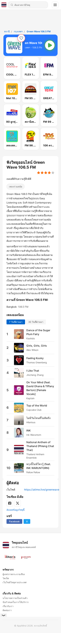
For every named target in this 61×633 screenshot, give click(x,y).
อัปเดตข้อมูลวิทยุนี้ (16, 509)
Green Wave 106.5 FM (39, 31)
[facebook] (10, 503)
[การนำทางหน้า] (55, 5)
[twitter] (17, 503)
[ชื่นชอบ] (21, 38)
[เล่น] (50, 45)
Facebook (14, 521)
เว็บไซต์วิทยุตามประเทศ (15, 582)
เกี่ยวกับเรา (8, 606)
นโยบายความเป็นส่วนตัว (15, 598)
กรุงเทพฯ (18, 31)
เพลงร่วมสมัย (15, 186)
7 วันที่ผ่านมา (15, 321)
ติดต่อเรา (7, 610)
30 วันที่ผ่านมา (35, 321)
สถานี (7, 31)
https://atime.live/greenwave (41, 489)
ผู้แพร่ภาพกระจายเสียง (14, 574)
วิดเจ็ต (6, 578)
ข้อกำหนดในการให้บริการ (16, 602)
